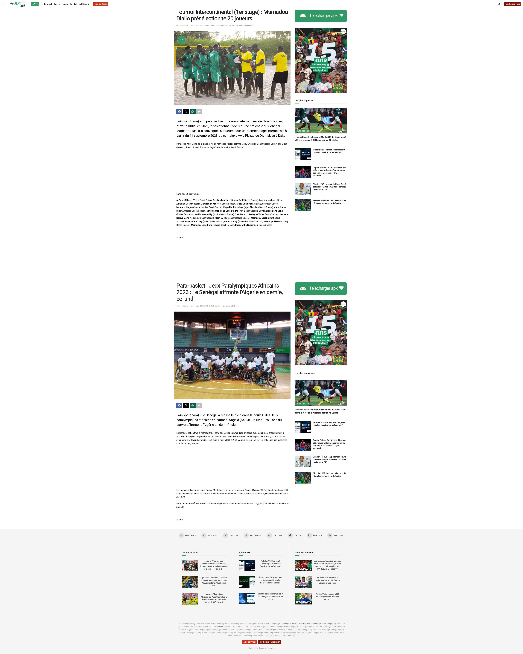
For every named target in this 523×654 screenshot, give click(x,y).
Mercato (302, 624)
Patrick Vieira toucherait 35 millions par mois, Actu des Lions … (327, 596)
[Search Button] (499, 4)
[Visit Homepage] (17, 4)
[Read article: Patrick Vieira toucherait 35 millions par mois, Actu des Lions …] (303, 599)
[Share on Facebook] (179, 111)
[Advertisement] (232, 171)
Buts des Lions (304, 131)
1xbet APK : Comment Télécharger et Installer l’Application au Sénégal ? (271, 563)
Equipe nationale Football (243, 26)
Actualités (222, 627)
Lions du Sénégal (312, 624)
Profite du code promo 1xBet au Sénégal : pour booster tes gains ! (270, 596)
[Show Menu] (3, 4)
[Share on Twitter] (186, 111)
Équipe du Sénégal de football (286, 624)
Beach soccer (225, 26)
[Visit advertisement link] (321, 16)
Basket (57, 4)
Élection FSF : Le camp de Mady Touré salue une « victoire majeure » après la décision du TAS (329, 186)
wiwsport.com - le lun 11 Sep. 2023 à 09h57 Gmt (195, 26)
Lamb (65, 4)
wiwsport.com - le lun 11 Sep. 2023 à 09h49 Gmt (195, 306)
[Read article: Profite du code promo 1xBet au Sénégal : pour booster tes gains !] (247, 598)
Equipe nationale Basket (229, 306)
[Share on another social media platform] (199, 111)
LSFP (316, 627)
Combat (73, 4)
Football (48, 4)
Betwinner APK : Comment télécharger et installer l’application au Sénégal (270, 580)
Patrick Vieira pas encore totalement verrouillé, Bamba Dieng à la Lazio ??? (327, 580)
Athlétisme (84, 4)
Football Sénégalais (327, 624)
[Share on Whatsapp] (193, 111)
